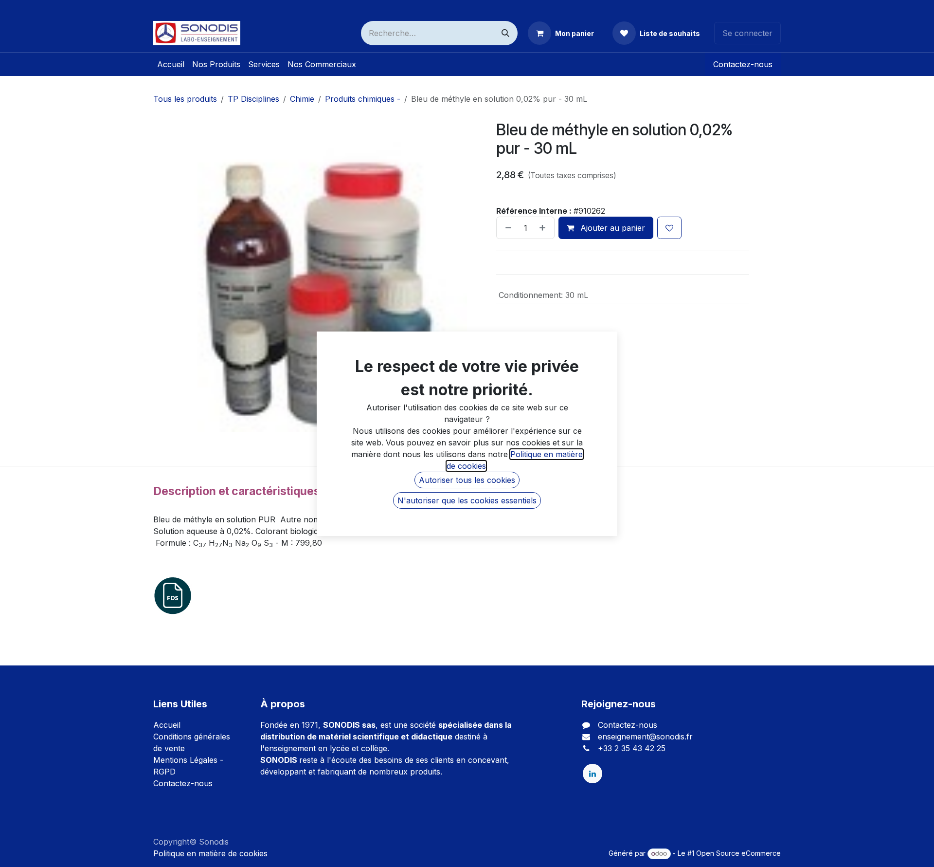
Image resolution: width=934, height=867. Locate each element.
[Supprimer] (506, 228)
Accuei (166, 725)
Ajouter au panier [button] (611, 228)
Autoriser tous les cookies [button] (467, 480)
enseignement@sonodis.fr (645, 736)
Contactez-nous (742, 64)
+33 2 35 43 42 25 (631, 748)
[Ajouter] (544, 228)
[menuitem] (170, 64)
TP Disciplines (253, 99)
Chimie (302, 99)
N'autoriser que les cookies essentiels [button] (467, 500)
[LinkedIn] (592, 773)
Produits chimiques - (362, 99)
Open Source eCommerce (738, 853)
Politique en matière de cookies (210, 853)
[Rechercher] (505, 33)
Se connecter (747, 33)
